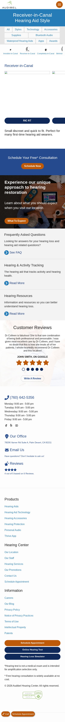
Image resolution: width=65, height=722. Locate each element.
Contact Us (10, 576)
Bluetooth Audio (44, 35)
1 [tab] (23, 369)
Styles (18, 29)
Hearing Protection (15, 524)
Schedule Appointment (17, 581)
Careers (9, 598)
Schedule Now (32, 166)
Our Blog (9, 604)
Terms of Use (12, 621)
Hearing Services (14, 564)
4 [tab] (37, 369)
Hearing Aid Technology (17, 512)
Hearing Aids (11, 506)
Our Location (11, 552)
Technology (33, 29)
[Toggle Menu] (59, 4)
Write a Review (32, 378)
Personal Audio (13, 530)
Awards (53, 41)
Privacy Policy (12, 609)
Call (7, 714)
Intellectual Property (15, 627)
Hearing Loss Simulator (32, 656)
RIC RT (27, 120)
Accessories (50, 29)
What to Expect (17, 221)
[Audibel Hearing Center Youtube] (16, 426)
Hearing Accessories (16, 518)
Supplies (16, 35)
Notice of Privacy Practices (19, 615)
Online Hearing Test (32, 649)
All (8, 29)
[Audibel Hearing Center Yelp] (11, 426)
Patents (9, 633)
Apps (41, 41)
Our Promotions (13, 570)
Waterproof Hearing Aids (20, 41)
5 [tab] (41, 369)
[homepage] (9, 4)
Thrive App (10, 536)
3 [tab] (32, 369)
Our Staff (9, 558)
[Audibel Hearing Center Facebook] (6, 426)
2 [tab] (27, 369)
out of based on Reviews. (19, 468)
